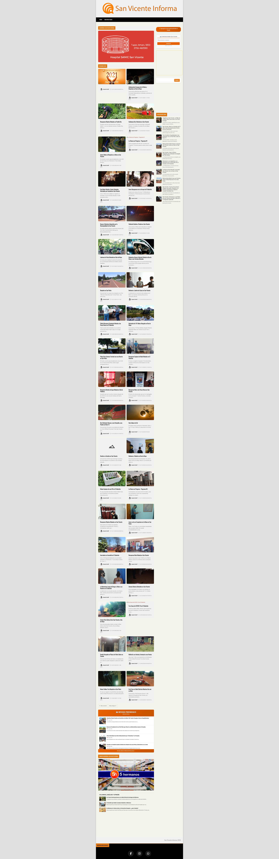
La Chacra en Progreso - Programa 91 (138, 141)
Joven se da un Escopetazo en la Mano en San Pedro (140, 523)
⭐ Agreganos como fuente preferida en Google (168, 29)
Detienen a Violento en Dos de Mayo (138, 456)
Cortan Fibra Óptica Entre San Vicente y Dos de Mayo (111, 621)
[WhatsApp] (148, 853)
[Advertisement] (109, 825)
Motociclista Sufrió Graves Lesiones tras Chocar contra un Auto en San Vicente (171, 145)
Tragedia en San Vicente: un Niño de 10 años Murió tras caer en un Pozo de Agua (171, 119)
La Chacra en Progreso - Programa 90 (138, 489)
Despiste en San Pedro (105, 290)
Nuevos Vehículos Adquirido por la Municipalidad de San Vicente (108, 225)
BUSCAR (168, 43)
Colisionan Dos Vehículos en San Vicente (139, 122)
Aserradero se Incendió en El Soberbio (109, 555)
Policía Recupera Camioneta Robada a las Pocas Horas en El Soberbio (110, 324)
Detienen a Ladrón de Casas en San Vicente (139, 290)
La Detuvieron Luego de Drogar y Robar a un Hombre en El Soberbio (111, 587)
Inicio (100, 19)
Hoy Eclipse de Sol (133, 423)
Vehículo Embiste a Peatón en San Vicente (139, 224)
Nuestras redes (108, 19)
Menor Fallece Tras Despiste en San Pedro (110, 689)
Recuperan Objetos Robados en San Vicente (111, 522)
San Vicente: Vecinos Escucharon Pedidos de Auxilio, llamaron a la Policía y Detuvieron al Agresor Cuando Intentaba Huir (171, 189)
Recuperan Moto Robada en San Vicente (139, 555)
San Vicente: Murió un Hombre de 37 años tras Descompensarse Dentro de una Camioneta (171, 128)
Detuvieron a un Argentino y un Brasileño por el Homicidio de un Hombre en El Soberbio (171, 162)
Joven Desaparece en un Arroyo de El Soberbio (140, 189)
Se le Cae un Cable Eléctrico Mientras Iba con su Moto (140, 690)
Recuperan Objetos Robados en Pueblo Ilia (110, 122)
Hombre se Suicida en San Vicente (108, 456)
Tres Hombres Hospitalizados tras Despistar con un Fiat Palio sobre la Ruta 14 (171, 137)
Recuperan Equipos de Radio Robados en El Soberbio (139, 357)
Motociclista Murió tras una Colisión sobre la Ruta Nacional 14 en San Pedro (171, 180)
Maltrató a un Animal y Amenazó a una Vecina (140, 654)
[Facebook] (131, 853)
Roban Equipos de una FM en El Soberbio (110, 489)
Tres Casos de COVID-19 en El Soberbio (138, 606)
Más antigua (112, 705)
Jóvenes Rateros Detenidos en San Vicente (139, 587)
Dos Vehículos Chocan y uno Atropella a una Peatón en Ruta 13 (111, 424)
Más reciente (103, 705)
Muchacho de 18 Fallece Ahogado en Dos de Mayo (140, 324)
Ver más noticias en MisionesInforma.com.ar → (126, 750)
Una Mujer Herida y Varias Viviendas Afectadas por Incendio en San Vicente (110, 190)
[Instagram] (139, 853)
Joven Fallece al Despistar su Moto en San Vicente (110, 156)
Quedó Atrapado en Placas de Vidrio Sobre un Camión (111, 655)
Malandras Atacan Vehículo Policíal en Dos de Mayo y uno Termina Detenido (140, 258)
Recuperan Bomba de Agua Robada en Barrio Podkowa (111, 391)
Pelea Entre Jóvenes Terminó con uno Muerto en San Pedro (111, 357)
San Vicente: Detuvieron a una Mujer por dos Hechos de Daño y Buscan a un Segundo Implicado (171, 198)
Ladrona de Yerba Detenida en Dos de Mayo (111, 257)
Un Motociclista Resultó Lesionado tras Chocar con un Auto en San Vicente (171, 171)
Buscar (177, 80)
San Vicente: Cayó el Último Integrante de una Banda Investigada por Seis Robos (171, 154)
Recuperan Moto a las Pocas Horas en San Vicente (139, 391)
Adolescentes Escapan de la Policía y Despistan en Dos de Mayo (138, 88)
